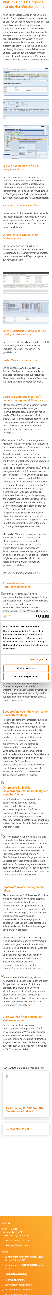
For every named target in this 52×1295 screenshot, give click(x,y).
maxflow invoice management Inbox (21, 360)
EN (34, 4)
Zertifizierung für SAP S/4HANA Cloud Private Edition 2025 (24, 1259)
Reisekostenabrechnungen (18, 1289)
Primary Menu (48, 4)
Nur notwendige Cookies (26, 676)
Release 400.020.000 (18, 1128)
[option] (41, 1293)
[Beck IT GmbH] (9, 5)
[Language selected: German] (43, 1292)
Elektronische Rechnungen (18, 1284)
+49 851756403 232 (22, 4)
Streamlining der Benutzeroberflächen (22, 205)
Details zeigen (35, 659)
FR (40, 4)
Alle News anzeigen (16, 1273)
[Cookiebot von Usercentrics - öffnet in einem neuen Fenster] (37, 616)
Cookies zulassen (26, 668)
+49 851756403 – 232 (17, 1240)
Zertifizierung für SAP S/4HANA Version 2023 (25, 1267)
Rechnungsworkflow (15, 1279)
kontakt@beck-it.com (28, 4)
